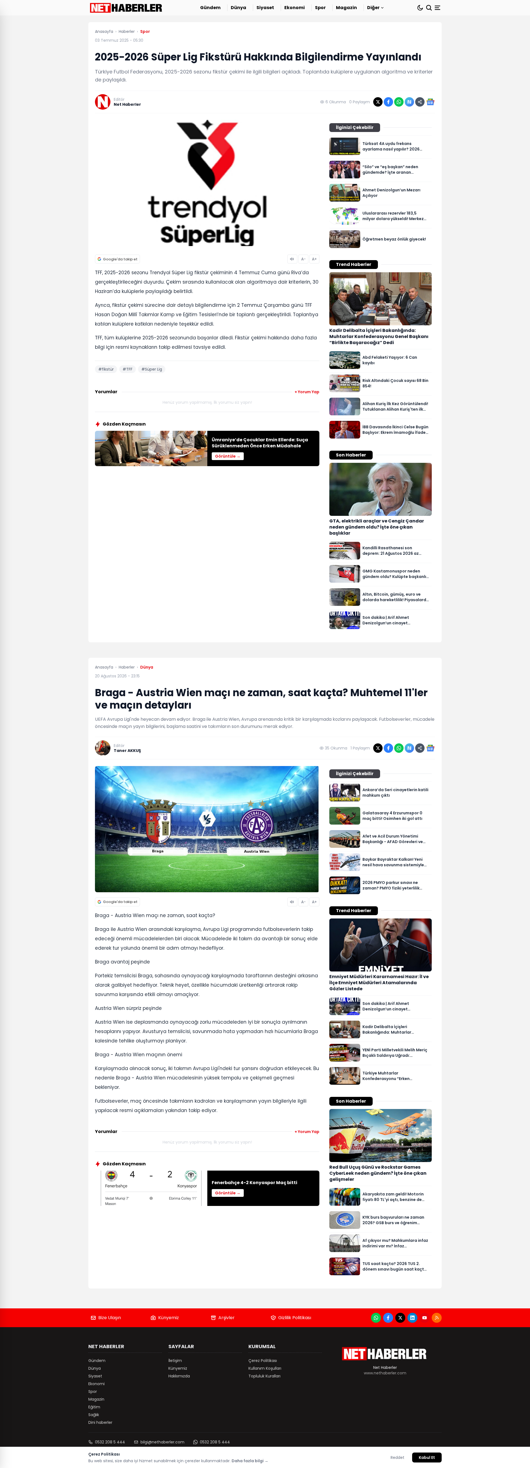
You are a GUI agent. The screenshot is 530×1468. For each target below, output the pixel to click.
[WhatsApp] (376, 1318)
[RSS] (437, 1318)
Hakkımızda (179, 1376)
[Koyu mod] (420, 7)
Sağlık (93, 1414)
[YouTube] (425, 1318)
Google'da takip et (120, 259)
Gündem (210, 7)
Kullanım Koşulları (264, 1368)
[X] (400, 1318)
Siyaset (265, 7)
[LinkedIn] (412, 1318)
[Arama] (429, 7)
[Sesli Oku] (292, 259)
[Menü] (438, 7)
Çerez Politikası (262, 1360)
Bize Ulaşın (109, 1317)
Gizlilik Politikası (294, 1317)
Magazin (346, 7)
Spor (320, 7)
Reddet (397, 1457)
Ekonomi (294, 7)
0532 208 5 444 (110, 1442)
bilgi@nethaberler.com (162, 1442)
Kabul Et (427, 1457)
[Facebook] (388, 1318)
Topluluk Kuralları (264, 1376)
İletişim (175, 1360)
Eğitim (94, 1407)
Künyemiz (168, 1317)
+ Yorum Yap (307, 392)
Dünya (238, 7)
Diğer (373, 7)
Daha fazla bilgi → (250, 1461)
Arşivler (226, 1317)
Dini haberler (100, 1422)
